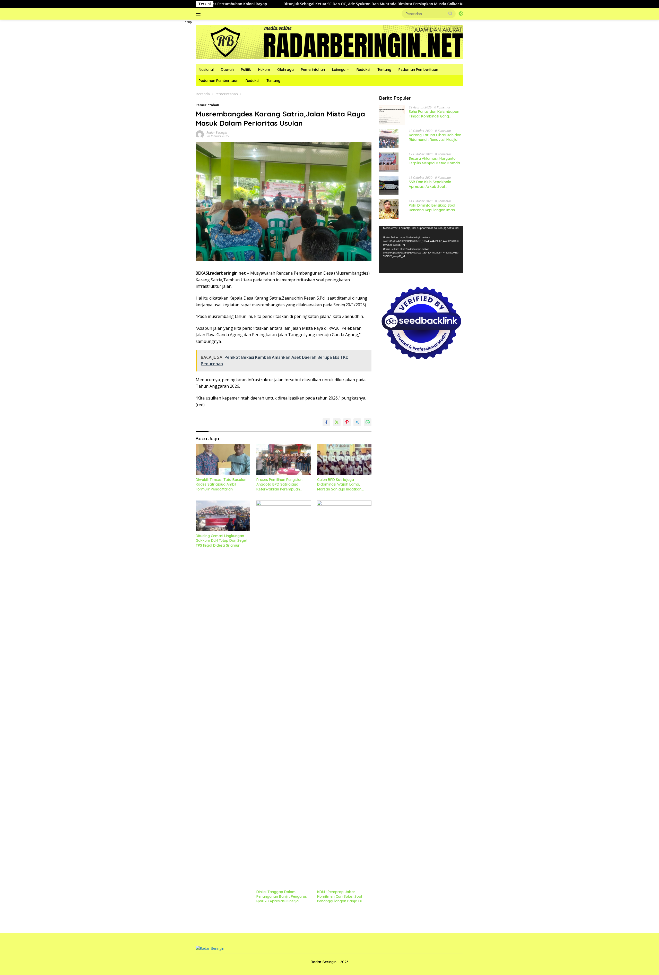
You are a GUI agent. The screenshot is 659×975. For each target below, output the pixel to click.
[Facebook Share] (326, 422)
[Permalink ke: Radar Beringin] (200, 134)
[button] (450, 13)
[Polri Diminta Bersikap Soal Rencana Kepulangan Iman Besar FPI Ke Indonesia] (388, 209)
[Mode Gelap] (460, 13)
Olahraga (285, 69)
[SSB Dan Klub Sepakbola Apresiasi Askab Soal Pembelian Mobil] (388, 185)
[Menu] (199, 13)
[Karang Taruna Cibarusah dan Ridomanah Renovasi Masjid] (388, 138)
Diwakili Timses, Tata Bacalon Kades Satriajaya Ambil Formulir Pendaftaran (221, 484)
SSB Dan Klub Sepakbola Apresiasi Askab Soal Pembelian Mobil (430, 184)
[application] (421, 249)
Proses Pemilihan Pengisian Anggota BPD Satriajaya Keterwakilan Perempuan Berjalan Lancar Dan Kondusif (282, 484)
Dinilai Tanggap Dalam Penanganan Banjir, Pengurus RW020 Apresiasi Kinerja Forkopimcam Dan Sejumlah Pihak (281, 896)
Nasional (206, 69)
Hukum (264, 69)
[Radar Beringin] (329, 41)
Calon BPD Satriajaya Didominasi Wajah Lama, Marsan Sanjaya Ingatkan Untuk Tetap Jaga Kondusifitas (343, 484)
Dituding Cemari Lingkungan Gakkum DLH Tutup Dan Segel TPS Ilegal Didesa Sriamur (221, 540)
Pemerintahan (313, 69)
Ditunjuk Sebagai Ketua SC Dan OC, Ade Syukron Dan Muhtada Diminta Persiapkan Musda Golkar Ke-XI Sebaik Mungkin (345, 4)
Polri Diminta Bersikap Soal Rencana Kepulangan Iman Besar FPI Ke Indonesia (432, 207)
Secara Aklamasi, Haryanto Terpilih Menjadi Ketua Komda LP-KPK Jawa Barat (434, 160)
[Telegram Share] (357, 422)
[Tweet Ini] (337, 422)
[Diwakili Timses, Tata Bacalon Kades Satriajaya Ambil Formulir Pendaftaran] (223, 459)
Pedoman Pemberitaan (418, 69)
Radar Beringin (216, 132)
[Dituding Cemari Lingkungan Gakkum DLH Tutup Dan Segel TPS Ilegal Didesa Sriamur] (223, 516)
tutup (188, 22)
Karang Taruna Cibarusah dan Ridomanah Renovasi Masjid (435, 137)
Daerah (227, 69)
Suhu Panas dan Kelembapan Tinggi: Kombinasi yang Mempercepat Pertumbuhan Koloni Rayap (434, 113)
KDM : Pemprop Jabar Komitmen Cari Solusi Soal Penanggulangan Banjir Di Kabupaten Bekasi (339, 896)
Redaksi (363, 69)
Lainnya (338, 69)
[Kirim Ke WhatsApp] (367, 422)
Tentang (384, 69)
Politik (246, 69)
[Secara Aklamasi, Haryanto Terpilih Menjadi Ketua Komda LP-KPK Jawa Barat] (388, 162)
